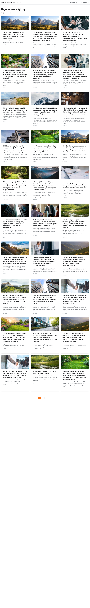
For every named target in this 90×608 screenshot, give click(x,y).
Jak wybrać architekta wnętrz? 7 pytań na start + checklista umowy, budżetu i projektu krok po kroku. (15, 110)
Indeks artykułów (74, 2)
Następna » (48, 397)
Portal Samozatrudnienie (11, 2)
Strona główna (85, 2)
